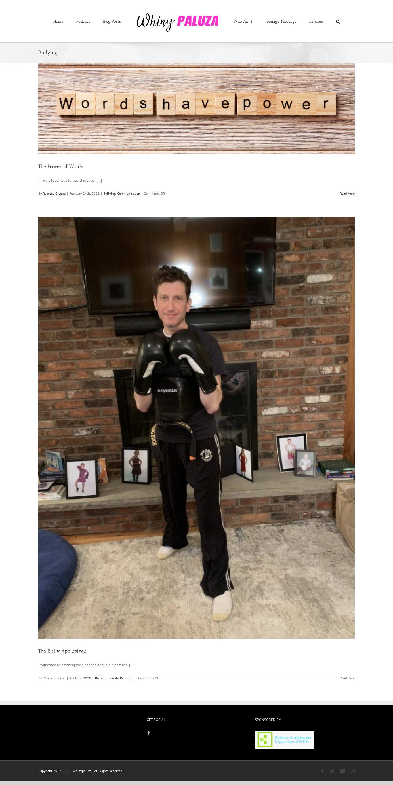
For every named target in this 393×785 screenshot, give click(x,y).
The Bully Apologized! (63, 651)
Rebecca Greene (54, 193)
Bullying (109, 193)
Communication (128, 193)
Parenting (127, 678)
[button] (314, 21)
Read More (347, 193)
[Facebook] (149, 733)
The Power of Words (60, 166)
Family (114, 678)
